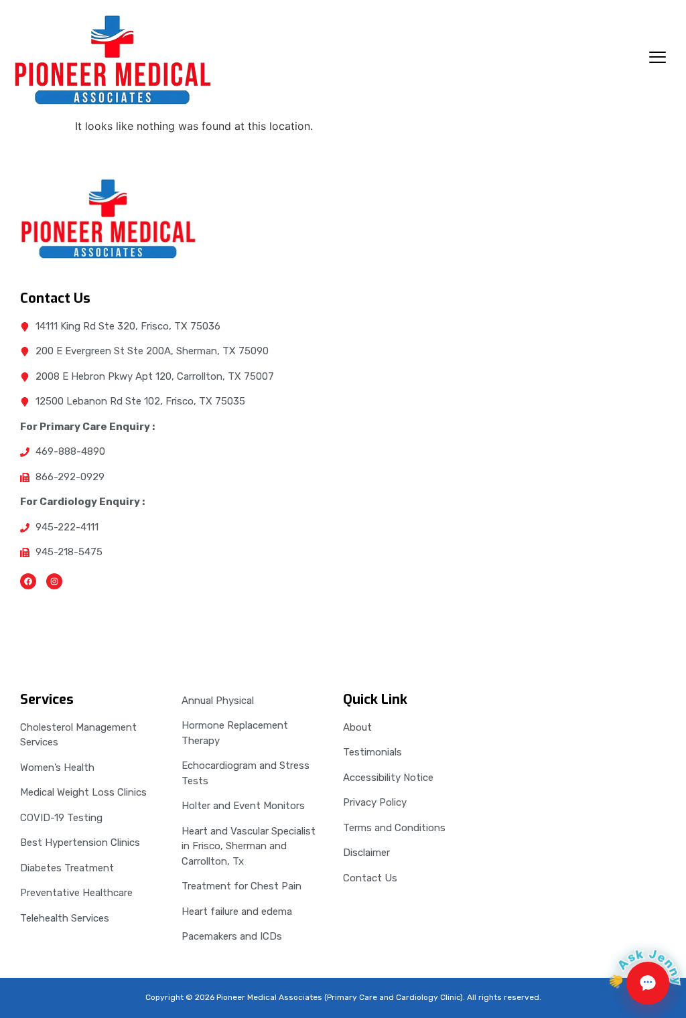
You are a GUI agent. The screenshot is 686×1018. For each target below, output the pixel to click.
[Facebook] (28, 581)
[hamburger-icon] (657, 59)
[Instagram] (54, 581)
